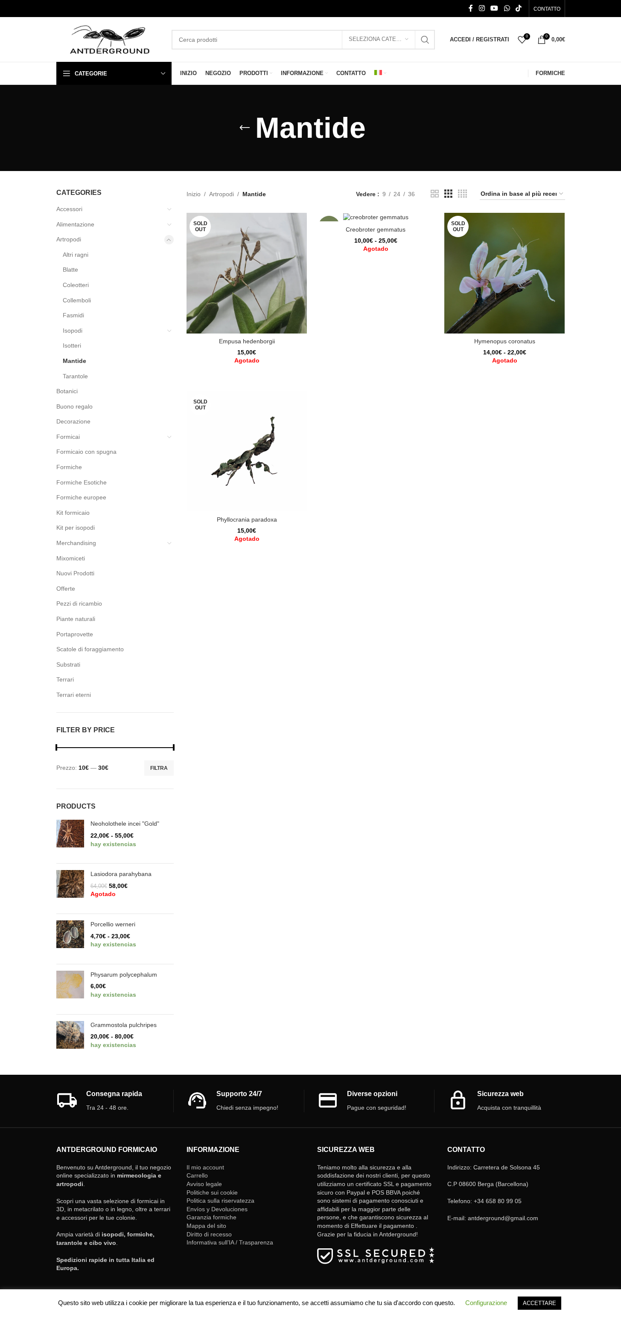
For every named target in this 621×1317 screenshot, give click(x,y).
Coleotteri (76, 284)
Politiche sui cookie (212, 1192)
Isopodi (72, 330)
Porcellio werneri (112, 924)
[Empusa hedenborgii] (247, 273)
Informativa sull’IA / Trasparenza (230, 1242)
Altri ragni (75, 254)
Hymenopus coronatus (504, 341)
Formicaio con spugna (86, 451)
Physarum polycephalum (123, 974)
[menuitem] (380, 73)
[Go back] (244, 127)
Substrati (68, 664)
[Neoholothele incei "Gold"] (70, 838)
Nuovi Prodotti (75, 573)
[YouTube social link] (494, 8)
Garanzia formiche (211, 1217)
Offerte (65, 588)
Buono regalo (74, 406)
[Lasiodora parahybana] (70, 888)
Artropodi (68, 239)
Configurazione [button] (486, 1302)
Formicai (68, 436)
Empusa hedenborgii (247, 341)
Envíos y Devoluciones (217, 1209)
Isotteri (72, 345)
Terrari (65, 679)
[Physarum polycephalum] (70, 989)
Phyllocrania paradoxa (247, 519)
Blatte (70, 269)
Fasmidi (73, 315)
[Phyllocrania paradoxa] (247, 451)
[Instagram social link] (481, 8)
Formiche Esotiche (81, 482)
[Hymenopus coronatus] (504, 273)
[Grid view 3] (448, 194)
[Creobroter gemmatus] (375, 217)
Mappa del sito (206, 1225)
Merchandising (76, 543)
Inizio (194, 194)
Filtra (159, 768)
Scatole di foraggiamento (90, 649)
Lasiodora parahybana (121, 873)
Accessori (69, 209)
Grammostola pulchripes (123, 1024)
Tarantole (75, 376)
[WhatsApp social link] (507, 8)
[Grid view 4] (462, 194)
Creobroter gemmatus (375, 229)
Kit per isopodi (75, 527)
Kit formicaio (73, 512)
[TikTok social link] (518, 8)
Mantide (74, 360)
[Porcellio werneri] (70, 938)
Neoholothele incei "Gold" (124, 823)
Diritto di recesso (209, 1234)
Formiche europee (81, 497)
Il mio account (205, 1167)
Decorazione (73, 421)
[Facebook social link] (471, 8)
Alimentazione (75, 224)
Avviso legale (204, 1184)
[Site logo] (109, 38)
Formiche (69, 467)
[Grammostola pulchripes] (70, 1039)
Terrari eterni (73, 694)
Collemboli (77, 300)
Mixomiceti (70, 558)
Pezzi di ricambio (79, 603)
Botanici (67, 391)
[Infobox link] (115, 1101)
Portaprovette (74, 634)
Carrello (197, 1175)
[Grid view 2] (435, 194)
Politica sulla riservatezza (220, 1200)
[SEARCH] (425, 39)
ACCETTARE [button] (539, 1303)
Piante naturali (75, 618)
